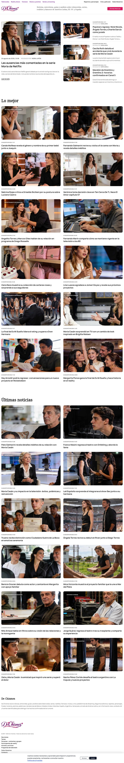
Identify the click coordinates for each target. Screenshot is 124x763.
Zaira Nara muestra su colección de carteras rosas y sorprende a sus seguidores (26, 286)
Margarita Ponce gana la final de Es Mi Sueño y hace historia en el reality (92, 379)
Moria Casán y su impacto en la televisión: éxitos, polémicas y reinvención (30, 492)
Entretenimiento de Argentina (13, 24)
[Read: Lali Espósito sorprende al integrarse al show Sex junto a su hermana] (93, 468)
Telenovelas (5, 1)
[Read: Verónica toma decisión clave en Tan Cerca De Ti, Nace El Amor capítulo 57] (93, 169)
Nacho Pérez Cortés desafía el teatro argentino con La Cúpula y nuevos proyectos (89, 678)
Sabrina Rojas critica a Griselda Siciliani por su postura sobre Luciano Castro (30, 193)
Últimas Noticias (115, 9)
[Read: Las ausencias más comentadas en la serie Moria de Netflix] (31, 38)
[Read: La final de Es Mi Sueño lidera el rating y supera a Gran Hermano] (31, 308)
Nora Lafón (104, 24)
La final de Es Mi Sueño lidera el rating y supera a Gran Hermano (27, 332)
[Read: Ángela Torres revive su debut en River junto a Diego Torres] (93, 515)
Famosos (25, 1)
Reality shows (15, 1)
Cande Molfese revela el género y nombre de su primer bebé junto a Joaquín (30, 147)
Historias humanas (72, 202)
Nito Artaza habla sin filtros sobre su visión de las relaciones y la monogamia (31, 632)
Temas (3, 739)
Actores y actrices (7, 745)
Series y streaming (49, 1)
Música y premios (35, 1)
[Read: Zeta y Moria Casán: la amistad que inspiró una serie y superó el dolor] (31, 654)
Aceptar (93, 758)
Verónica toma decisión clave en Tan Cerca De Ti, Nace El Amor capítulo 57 (90, 193)
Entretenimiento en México (75, 69)
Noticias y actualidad (73, 48)
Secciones (4, 737)
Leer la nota (5, 79)
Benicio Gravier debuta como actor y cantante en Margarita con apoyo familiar (30, 585)
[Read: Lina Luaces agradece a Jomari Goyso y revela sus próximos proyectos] (93, 262)
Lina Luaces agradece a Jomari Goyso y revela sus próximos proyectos (92, 286)
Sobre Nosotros (117, 1)
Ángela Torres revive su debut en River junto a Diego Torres (91, 538)
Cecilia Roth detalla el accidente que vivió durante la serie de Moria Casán (107, 51)
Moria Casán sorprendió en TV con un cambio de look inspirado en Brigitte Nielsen (88, 332)
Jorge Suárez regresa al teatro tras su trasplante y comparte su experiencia (92, 632)
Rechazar (84, 758)
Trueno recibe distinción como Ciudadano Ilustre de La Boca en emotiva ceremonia (30, 539)
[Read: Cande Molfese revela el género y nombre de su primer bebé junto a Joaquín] (31, 123)
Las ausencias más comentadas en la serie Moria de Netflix (28, 64)
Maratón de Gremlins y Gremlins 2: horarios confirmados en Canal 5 (104, 73)
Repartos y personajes (91, 1)
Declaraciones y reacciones (13, 109)
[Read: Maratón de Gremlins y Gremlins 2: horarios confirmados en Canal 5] (76, 73)
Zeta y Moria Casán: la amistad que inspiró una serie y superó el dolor (30, 678)
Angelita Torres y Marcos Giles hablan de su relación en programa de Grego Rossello (27, 240)
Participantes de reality (9, 743)
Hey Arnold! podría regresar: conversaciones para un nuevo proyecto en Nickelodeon (30, 379)
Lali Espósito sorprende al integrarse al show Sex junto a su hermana (91, 492)
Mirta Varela (104, 67)
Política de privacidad (34, 760)
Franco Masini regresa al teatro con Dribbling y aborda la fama (90, 446)
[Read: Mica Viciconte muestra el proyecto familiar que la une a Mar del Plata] (93, 561)
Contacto (4, 752)
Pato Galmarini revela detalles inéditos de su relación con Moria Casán (29, 446)
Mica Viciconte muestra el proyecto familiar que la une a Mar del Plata (92, 585)
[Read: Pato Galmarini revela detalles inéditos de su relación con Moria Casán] (31, 422)
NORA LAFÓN (36, 58)
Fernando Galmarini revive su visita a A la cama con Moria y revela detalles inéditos (91, 147)
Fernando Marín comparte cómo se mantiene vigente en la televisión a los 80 (91, 240)
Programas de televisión (9, 747)
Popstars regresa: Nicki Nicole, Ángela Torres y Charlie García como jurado (108, 30)
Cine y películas (105, 1)
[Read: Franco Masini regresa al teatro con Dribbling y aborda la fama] (93, 422)
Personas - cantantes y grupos (11, 741)
